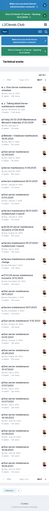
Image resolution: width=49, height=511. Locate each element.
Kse (5, 93)
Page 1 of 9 (24, 80)
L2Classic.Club (13, 25)
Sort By (42, 75)
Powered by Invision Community (24, 507)
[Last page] (45, 80)
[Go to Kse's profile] (44, 88)
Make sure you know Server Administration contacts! (23, 5)
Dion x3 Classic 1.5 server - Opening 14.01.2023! (22, 15)
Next (39, 80)
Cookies (24, 503)
